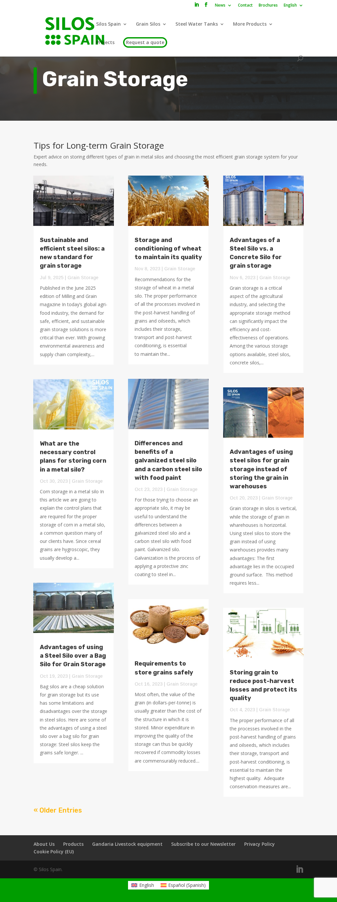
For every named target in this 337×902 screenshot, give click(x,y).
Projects (105, 42)
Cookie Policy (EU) (54, 851)
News (220, 5)
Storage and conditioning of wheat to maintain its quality (168, 248)
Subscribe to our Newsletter (203, 844)
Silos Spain (108, 24)
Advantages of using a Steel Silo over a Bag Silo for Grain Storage (73, 656)
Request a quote (145, 42)
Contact (245, 5)
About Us (44, 844)
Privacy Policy (259, 844)
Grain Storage (82, 277)
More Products (250, 24)
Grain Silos (148, 24)
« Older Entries (58, 810)
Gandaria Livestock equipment (127, 844)
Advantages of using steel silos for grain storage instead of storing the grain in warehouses (261, 469)
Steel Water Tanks (196, 24)
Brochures (268, 5)
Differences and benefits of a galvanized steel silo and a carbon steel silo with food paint (168, 460)
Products (73, 844)
